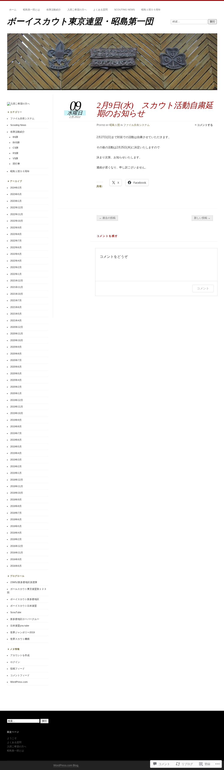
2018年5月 (16, 526)
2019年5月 (16, 446)
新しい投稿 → (202, 217)
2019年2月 (16, 466)
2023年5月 (16, 194)
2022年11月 (16, 214)
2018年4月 (16, 532)
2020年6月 (16, 366)
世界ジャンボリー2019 (22, 632)
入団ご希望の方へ (77, 9)
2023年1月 (16, 201)
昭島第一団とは (31, 9)
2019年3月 (16, 459)
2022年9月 (16, 227)
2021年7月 (16, 300)
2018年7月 (16, 513)
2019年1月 (16, 473)
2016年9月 (16, 559)
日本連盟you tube (19, 625)
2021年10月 (16, 294)
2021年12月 (16, 280)
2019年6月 (16, 439)
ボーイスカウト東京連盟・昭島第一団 (80, 21)
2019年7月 (16, 433)
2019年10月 (16, 413)
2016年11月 (16, 552)
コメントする (205, 125)
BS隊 (15, 137)
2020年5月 (16, 373)
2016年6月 (16, 566)
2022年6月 (16, 247)
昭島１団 (114, 125)
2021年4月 (16, 320)
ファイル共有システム (136, 125)
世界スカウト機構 (20, 639)
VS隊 (15, 158)
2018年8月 (16, 506)
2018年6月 (16, 519)
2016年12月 (16, 546)
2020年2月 (16, 386)
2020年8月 (16, 353)
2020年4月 (16, 380)
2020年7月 (16, 360)
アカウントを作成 (20, 655)
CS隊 (15, 147)
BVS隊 (16, 142)
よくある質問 (100, 9)
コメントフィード (20, 675)
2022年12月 (16, 207)
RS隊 (15, 153)
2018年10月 (16, 492)
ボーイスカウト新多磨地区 (24, 599)
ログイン (15, 662)
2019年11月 (16, 406)
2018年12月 (16, 479)
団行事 (16, 163)
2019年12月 (16, 400)
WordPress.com (19, 682)
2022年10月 (16, 220)
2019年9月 (16, 420)
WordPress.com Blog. (66, 765)
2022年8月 (16, 234)
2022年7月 (16, 240)
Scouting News (124, 9)
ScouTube (15, 612)
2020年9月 (16, 347)
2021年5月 (16, 313)
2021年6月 (16, 307)
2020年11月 (16, 333)
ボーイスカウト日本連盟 (23, 605)
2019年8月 (16, 426)
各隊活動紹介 (53, 9)
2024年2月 (16, 187)
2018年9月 (16, 499)
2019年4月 (16, 453)
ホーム (12, 9)
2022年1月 (16, 274)
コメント (203, 288)
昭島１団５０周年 (151, 9)
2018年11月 (16, 486)
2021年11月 (16, 287)
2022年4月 (16, 260)
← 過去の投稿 (107, 217)
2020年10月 (16, 340)
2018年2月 (16, 539)
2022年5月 (16, 254)
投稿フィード (17, 668)
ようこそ (12, 738)
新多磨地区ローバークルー (24, 619)
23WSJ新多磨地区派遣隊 (23, 582)
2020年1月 (16, 393)
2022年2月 (16, 267)
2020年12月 (16, 327)
